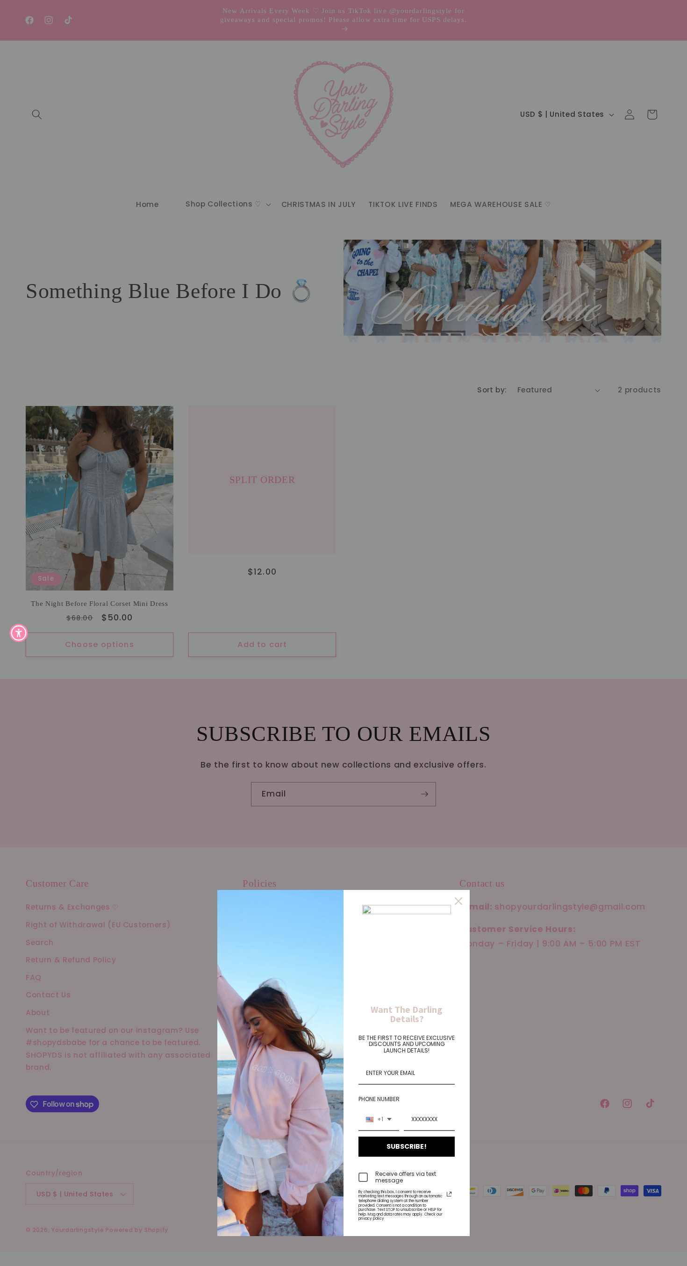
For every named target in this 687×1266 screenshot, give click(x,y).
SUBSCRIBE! (406, 1146)
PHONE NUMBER (379, 1099)
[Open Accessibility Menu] (18, 633)
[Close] (458, 901)
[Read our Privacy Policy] (449, 1194)
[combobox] (378, 1120)
